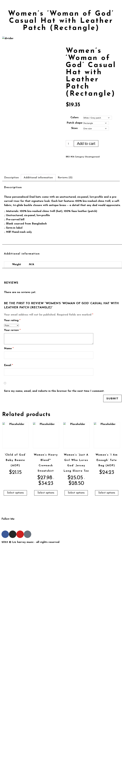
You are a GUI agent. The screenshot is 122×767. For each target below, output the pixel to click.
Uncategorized (92, 157)
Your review (12, 330)
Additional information (38, 177)
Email (8, 365)
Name (9, 348)
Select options (15, 493)
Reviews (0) (65, 177)
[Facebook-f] (5, 534)
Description (11, 177)
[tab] (12, 177)
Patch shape (74, 123)
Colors (75, 117)
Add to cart (86, 143)
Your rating (12, 320)
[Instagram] (12, 534)
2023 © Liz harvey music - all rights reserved (31, 542)
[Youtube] (20, 534)
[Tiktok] (27, 534)
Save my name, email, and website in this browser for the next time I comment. (54, 391)
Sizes (74, 128)
